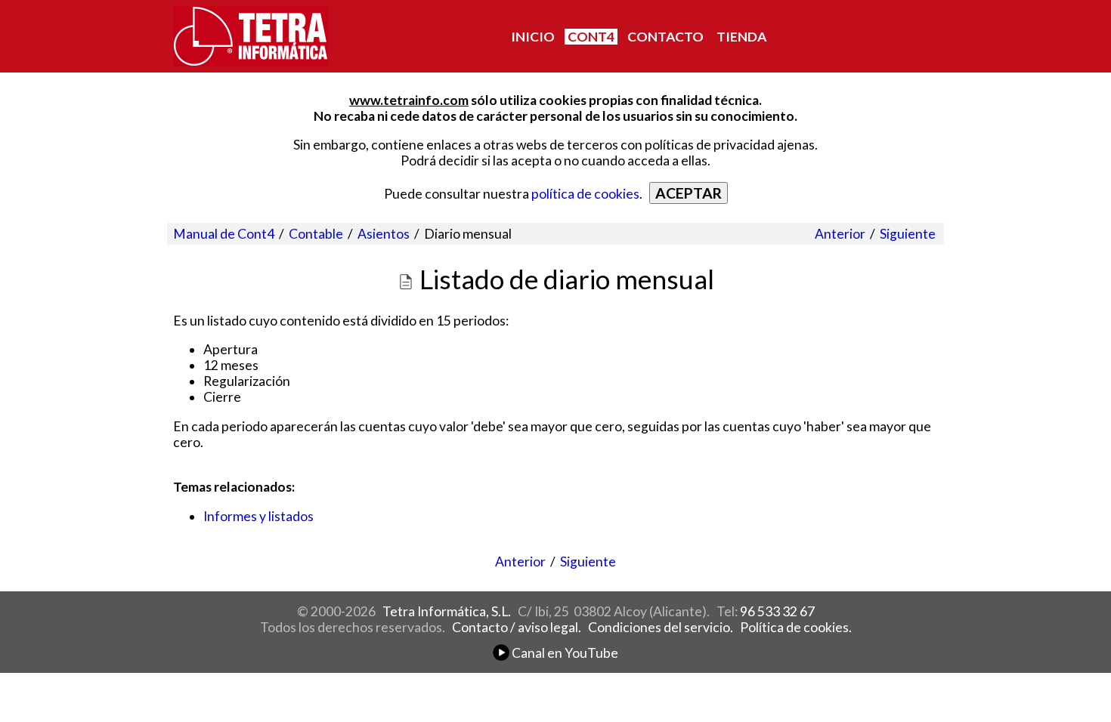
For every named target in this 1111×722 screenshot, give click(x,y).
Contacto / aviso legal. (516, 627)
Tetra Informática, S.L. (446, 611)
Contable (316, 234)
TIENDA (741, 37)
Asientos (383, 234)
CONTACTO (665, 37)
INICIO (533, 37)
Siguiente (908, 234)
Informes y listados (258, 516)
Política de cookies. (796, 627)
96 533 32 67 (777, 611)
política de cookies (585, 194)
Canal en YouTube (563, 653)
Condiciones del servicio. (660, 627)
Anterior (840, 234)
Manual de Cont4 (223, 234)
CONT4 (591, 37)
